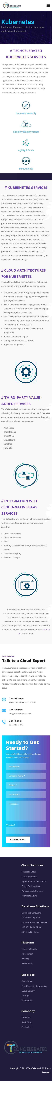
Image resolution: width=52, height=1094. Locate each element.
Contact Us (27, 1027)
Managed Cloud (29, 871)
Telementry (27, 963)
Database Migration (31, 917)
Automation (27, 953)
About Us (26, 1017)
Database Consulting (31, 912)
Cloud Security (28, 990)
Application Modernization (34, 881)
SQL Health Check (30, 932)
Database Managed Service (34, 922)
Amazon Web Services (32, 891)
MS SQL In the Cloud (31, 927)
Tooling (25, 958)
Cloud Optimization (31, 886)
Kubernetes (27, 1000)
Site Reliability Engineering (34, 986)
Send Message (18, 840)
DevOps (25, 995)
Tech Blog (26, 1022)
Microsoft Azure (29, 895)
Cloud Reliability (29, 949)
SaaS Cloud (27, 981)
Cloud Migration (29, 876)
